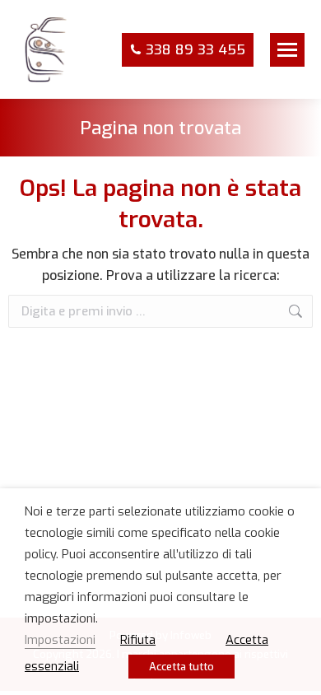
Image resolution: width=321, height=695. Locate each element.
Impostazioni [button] (60, 640)
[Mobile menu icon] (287, 50)
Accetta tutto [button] (181, 667)
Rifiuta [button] (138, 640)
